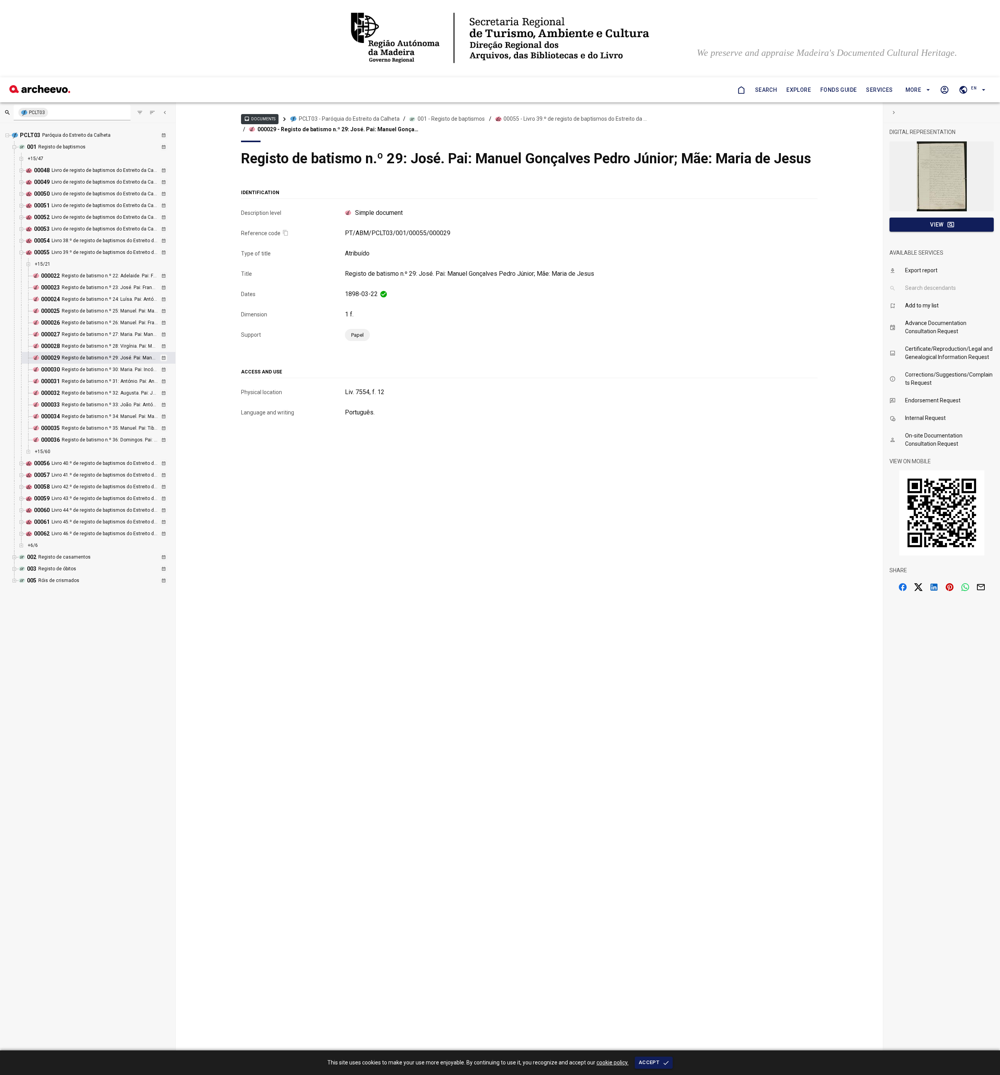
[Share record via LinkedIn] (934, 587)
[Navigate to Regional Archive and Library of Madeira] (499, 38)
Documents (259, 118)
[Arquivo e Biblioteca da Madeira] (39, 91)
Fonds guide (838, 90)
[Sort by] (140, 112)
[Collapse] (165, 112)
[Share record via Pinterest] (949, 587)
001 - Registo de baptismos (451, 119)
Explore (798, 90)
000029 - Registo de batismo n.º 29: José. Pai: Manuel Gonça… (337, 129)
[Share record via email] (981, 587)
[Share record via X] (918, 587)
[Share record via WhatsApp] (965, 587)
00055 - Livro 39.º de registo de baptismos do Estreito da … (575, 119)
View (937, 224)
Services (879, 90)
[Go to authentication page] (944, 90)
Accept (649, 1062)
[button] (916, 90)
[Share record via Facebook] (903, 587)
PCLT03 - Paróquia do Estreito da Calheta (349, 119)
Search (766, 90)
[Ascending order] (152, 112)
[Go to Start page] (741, 90)
